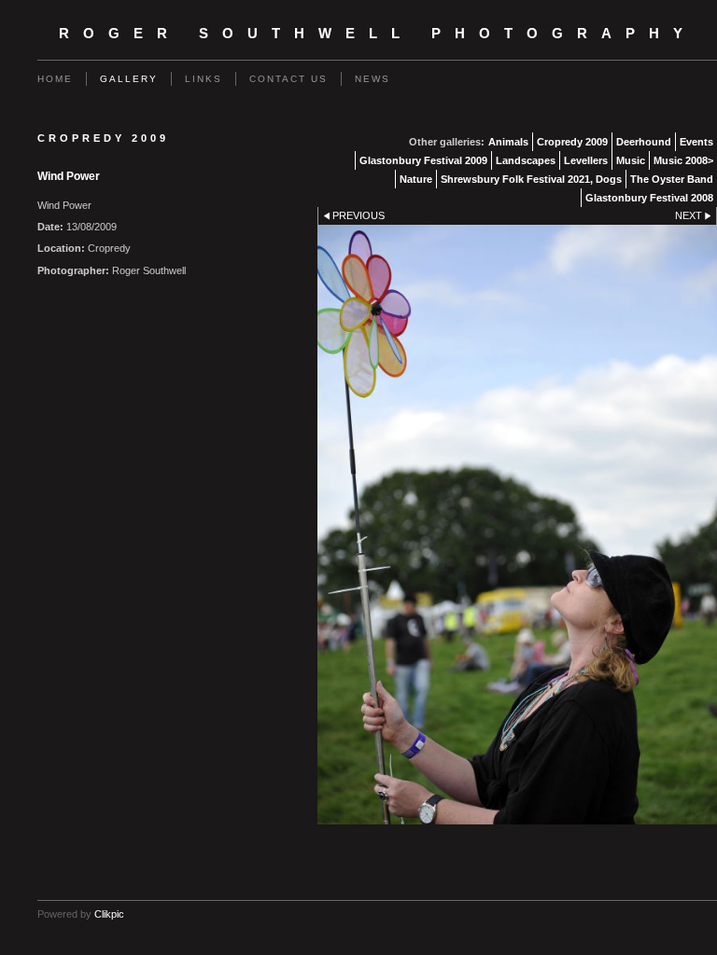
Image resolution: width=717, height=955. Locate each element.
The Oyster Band (671, 179)
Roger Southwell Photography (377, 33)
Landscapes (525, 160)
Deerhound (643, 141)
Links (203, 79)
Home (55, 79)
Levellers (586, 160)
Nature (416, 179)
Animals (508, 141)
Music (630, 160)
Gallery (129, 79)
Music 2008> (683, 160)
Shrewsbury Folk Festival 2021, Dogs (531, 179)
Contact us (288, 79)
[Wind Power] (517, 524)
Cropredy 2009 (572, 141)
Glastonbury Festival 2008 (649, 197)
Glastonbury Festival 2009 (423, 160)
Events (696, 141)
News (372, 79)
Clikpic (109, 914)
